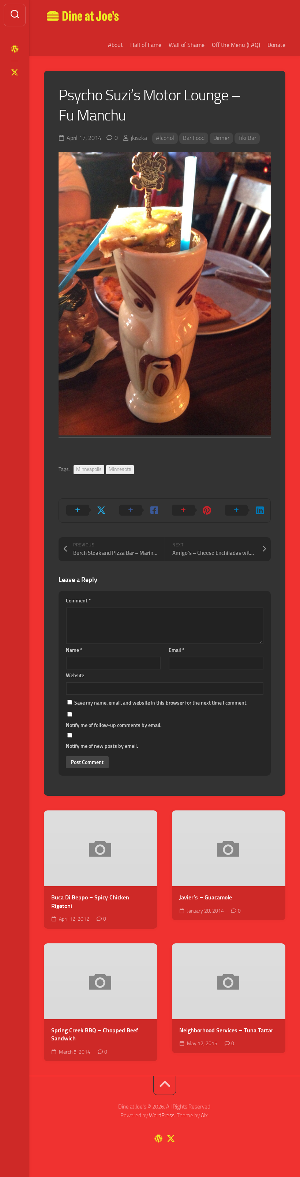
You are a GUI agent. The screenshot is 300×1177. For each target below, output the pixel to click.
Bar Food (194, 137)
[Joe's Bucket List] (14, 49)
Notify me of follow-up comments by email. (113, 725)
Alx (204, 1115)
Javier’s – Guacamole (205, 897)
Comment (78, 601)
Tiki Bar (247, 137)
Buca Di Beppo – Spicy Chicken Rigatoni (90, 901)
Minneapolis (89, 469)
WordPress (162, 1115)
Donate (276, 44)
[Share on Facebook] (138, 510)
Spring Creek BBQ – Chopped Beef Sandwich (94, 1034)
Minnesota (120, 469)
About (115, 44)
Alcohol (165, 137)
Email (176, 650)
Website (75, 675)
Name (74, 650)
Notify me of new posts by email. (102, 746)
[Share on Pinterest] (191, 510)
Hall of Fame (145, 44)
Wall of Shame (187, 44)
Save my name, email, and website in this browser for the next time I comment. (160, 703)
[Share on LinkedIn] (244, 510)
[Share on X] (85, 510)
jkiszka (139, 137)
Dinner (221, 137)
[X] (14, 72)
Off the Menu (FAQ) (236, 44)
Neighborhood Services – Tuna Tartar (226, 1030)
